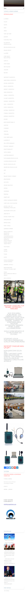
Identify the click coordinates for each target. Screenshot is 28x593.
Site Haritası (6, 590)
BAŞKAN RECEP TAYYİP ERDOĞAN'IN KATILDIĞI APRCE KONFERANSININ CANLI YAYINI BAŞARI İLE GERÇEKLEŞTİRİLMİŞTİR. (9, 580)
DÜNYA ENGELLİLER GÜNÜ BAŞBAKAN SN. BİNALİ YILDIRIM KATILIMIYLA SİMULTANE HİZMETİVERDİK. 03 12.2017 (9, 561)
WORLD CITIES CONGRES (9, 540)
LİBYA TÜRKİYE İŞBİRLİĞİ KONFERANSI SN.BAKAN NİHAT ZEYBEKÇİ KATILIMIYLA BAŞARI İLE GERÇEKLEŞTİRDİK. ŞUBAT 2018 (9, 553)
